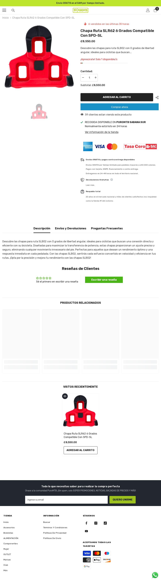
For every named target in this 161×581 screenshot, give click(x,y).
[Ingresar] (148, 10)
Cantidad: (86, 71)
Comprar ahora (119, 107)
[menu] (4, 10)
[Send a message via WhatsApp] (155, 575)
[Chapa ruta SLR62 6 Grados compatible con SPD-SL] (80, 411)
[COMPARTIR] (156, 97)
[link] (21, 362)
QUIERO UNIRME (123, 499)
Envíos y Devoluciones (70, 228)
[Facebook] (86, 523)
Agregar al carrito (118, 97)
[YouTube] (86, 531)
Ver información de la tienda (101, 132)
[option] (80, 3)
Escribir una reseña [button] (104, 279)
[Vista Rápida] (65, 396)
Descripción (41, 228)
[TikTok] (105, 523)
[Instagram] (95, 523)
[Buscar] (13, 10)
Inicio (5, 17)
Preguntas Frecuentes (107, 228)
